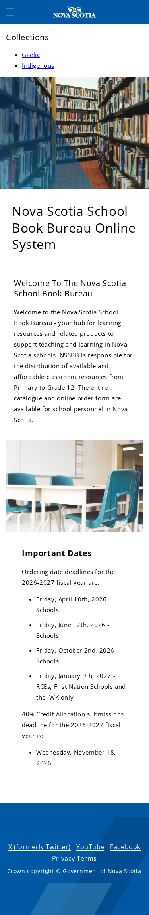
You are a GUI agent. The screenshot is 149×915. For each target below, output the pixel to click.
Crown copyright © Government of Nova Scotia (74, 871)
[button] (10, 12)
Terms (87, 858)
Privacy (63, 858)
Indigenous (38, 65)
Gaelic (31, 55)
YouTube (90, 846)
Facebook (125, 846)
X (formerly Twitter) (39, 846)
